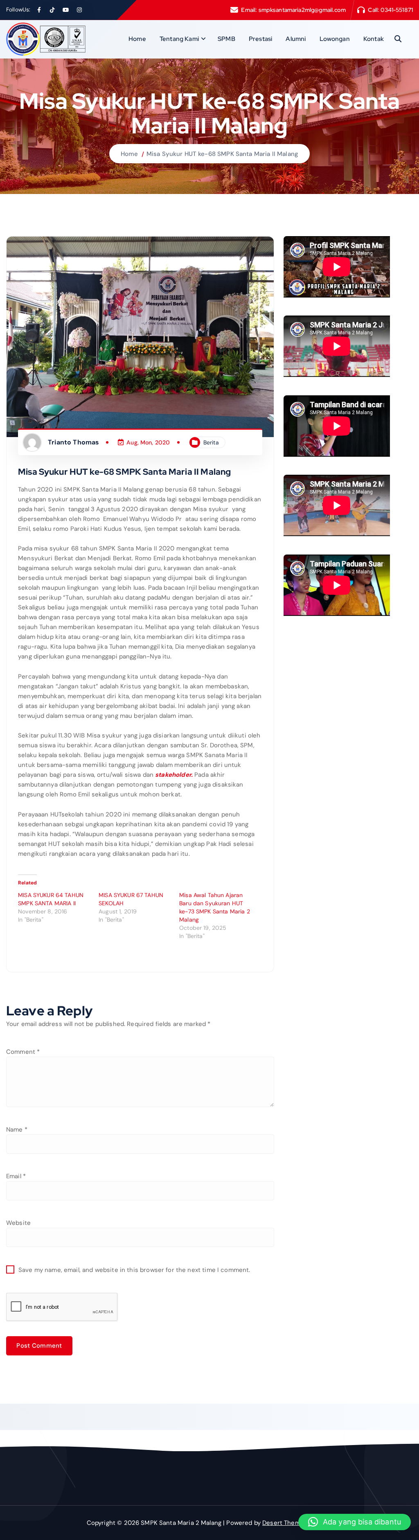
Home (137, 39)
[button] (354, 1522)
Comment (23, 1052)
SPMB (226, 39)
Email (16, 1176)
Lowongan (335, 39)
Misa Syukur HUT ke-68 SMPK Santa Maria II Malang (222, 154)
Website (18, 1223)
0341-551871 (397, 10)
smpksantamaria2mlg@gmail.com (302, 10)
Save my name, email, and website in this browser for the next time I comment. (134, 1270)
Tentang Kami (179, 39)
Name (16, 1129)
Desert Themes (284, 1523)
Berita (211, 442)
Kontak (373, 39)
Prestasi (260, 39)
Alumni (296, 39)
